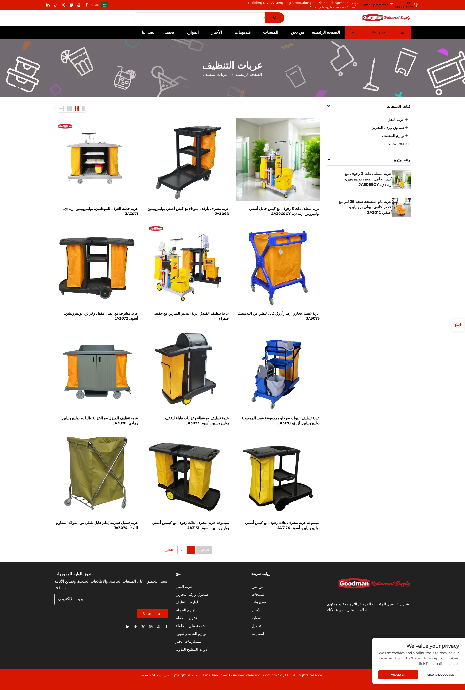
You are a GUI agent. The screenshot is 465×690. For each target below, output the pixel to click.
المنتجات (270, 32)
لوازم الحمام (185, 610)
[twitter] (63, 5)
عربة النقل (396, 119)
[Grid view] (83, 108)
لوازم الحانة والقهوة (191, 633)
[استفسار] (458, 325)
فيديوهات (243, 32)
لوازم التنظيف (393, 135)
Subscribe (153, 613)
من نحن (297, 32)
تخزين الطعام (186, 618)
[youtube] (79, 5)
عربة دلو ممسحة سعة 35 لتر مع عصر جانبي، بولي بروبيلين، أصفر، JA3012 (365, 207)
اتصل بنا (149, 32)
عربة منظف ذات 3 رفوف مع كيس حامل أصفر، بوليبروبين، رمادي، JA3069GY (368, 179)
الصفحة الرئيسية (326, 32)
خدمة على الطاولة (190, 626)
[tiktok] (56, 5)
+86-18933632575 (404, 5)
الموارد (193, 32)
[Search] (274, 17)
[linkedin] (48, 5)
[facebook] (87, 5)
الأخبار (216, 32)
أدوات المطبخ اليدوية (192, 649)
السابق (204, 550)
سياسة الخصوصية (153, 675)
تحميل (168, 32)
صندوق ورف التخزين (387, 127)
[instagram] (71, 5)
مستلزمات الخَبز (189, 641)
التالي (169, 550)
